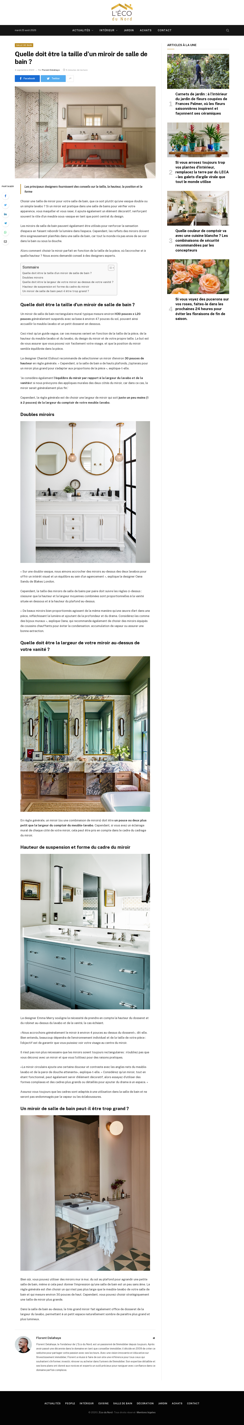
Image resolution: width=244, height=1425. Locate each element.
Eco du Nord (106, 1412)
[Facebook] (5, 195)
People (70, 1403)
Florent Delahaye (51, 70)
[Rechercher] (227, 30)
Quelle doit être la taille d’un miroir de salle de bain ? (57, 273)
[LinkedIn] (5, 214)
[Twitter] (5, 205)
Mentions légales (146, 1412)
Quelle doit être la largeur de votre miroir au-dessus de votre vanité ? (67, 282)
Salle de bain (24, 45)
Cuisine (103, 1403)
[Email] (5, 241)
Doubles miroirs (32, 277)
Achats (146, 30)
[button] (109, 268)
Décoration (145, 1403)
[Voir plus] (70, 78)
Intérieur (106, 30)
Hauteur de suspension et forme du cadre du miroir (55, 286)
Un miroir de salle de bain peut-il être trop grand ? (55, 291)
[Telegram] (5, 223)
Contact (165, 30)
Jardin (129, 30)
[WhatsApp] (5, 232)
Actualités (81, 30)
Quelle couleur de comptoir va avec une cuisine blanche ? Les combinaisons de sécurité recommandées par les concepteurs (201, 240)
